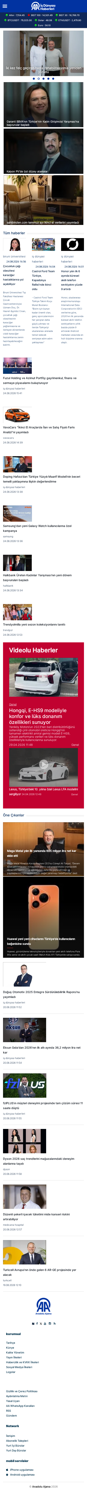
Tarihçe (10, 1342)
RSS (8, 1410)
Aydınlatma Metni (17, 1396)
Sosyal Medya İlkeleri (19, 1367)
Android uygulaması (22, 1474)
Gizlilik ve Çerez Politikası (21, 1391)
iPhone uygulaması (21, 1469)
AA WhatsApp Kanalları (20, 1405)
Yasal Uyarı (13, 1401)
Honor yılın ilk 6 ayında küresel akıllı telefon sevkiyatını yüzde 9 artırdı (72, 280)
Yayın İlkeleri (14, 1357)
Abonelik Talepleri (17, 1440)
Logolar (10, 1372)
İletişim (10, 1435)
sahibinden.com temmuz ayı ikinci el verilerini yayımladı (43, 222)
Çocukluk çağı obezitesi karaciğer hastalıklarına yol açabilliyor (13, 275)
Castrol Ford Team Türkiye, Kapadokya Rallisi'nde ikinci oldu (43, 280)
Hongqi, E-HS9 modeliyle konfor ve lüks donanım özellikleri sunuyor (38, 716)
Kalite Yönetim (15, 1352)
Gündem (11, 1415)
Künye (10, 1347)
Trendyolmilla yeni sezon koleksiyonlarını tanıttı (34, 624)
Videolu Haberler (33, 650)
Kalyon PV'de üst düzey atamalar (27, 171)
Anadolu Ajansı (41, 1486)
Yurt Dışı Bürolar (16, 1450)
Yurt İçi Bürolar (15, 1445)
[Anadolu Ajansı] (43, 1306)
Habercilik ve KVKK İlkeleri (22, 1362)
